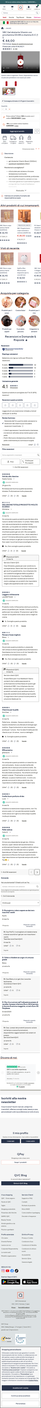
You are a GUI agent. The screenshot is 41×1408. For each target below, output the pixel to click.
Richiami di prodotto (29, 1205)
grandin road (4, 1330)
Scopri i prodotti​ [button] (20, 1162)
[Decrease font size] (39, 149)
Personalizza (20, 1404)
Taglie (3, 1205)
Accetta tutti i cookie (20, 1388)
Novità (11, 17)
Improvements (14, 1330)
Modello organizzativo (8, 1256)
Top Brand (20, 17)
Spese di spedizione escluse (22, 44)
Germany (22, 1304)
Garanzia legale (27, 1262)
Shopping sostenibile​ (8, 1209)
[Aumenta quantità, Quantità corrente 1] (9, 109)
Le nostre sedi (6, 1252)
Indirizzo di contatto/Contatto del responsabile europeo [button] (17, 197)
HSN (2, 1327)
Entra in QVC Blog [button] (20, 1183)
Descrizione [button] (8, 153)
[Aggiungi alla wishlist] (37, 131)
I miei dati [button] (10, 1141)
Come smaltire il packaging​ (31, 1213)
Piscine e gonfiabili (7, 1229)
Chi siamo (4, 1238)
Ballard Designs (10, 1327)
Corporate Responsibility (9, 1249)
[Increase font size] (36, 149)
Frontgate (19, 1327)
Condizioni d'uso (27, 1241)
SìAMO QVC (5, 1216)
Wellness (37, 17)
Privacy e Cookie (27, 1238)
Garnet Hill (27, 1327)
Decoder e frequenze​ (29, 1216)
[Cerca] (37, 13)
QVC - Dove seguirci (8, 1198)
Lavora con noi (6, 1245)
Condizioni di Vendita (29, 1245)
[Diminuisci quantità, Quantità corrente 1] (2, 109)
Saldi (4, 17)
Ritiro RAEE (26, 1209)
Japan (28, 1304)
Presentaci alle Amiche (9, 1213)
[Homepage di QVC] (2, 28)
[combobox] (18, 13)
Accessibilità (26, 1255)
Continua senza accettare (20, 1396)
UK (17, 1304)
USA (13, 1304)
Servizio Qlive (26, 1258)
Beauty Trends (6, 1220)
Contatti (24, 1202)
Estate (28, 17)
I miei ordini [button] (30, 1141)
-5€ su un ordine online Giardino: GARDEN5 (20, 2)
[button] (4, 8)
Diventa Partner (6, 1241)
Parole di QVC (6, 1202)
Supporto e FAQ (27, 1198)
